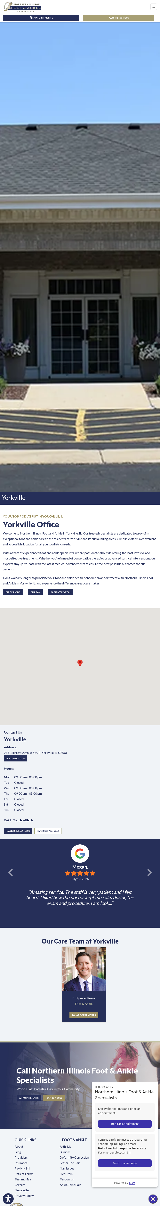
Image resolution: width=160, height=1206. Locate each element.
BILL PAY (35, 592)
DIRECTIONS (12, 592)
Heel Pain (66, 1174)
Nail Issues (67, 1168)
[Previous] (1, 872)
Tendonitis (67, 1179)
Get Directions (16, 758)
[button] (80, 663)
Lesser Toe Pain (70, 1163)
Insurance (21, 1163)
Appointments (29, 1097)
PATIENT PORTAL (61, 592)
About (19, 1146)
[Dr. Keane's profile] (84, 969)
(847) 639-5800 (120, 17)
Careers (20, 1184)
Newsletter (22, 1190)
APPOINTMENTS (86, 1015)
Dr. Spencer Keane (84, 998)
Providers (21, 1157)
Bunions (65, 1152)
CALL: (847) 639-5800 (18, 830)
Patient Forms (24, 1174)
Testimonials (23, 1179)
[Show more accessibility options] (8, 1198)
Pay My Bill (22, 1168)
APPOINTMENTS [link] (43, 17)
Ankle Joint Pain (70, 1184)
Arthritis (65, 1146)
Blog (18, 1152)
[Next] (159, 872)
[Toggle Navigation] (153, 7)
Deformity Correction (74, 1157)
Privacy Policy (24, 1195)
